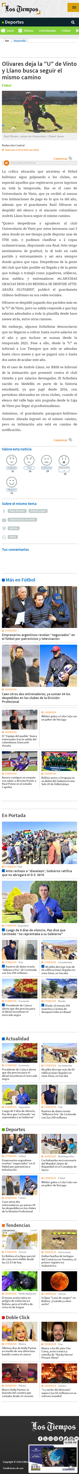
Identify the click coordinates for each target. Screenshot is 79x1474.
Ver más (6, 586)
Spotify (76, 1438)
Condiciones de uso (13, 1468)
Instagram (55, 1438)
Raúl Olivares (17, 511)
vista (4, 821)
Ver (8, 40)
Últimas (29, 30)
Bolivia (14, 528)
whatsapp (50, 1438)
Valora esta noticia (16, 449)
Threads (71, 1438)
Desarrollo (20, 40)
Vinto (13, 536)
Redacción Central (13, 145)
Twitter (45, 1438)
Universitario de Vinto (22, 519)
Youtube (61, 1438)
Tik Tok (66, 1438)
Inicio (10, 30)
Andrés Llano (38, 511)
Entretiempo (47, 30)
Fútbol (66, 30)
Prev (1, 30)
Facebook (40, 1438)
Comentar (60, 158)
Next (77, 30)
